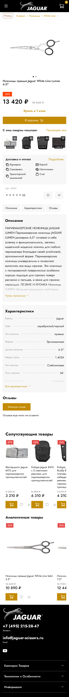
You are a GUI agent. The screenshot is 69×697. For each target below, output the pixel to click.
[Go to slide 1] (33, 76)
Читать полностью (15, 295)
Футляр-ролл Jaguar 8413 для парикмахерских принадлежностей (17, 472)
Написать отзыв (16, 407)
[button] (22, 195)
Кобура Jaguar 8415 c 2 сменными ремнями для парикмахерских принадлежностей (42, 473)
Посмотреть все (56, 130)
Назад (8, 16)
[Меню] (6, 6)
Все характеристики (16, 386)
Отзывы (53, 208)
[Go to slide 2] (35, 76)
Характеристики (33, 208)
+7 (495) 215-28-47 (21, 626)
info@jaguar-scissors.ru (23, 638)
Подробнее (56, 159)
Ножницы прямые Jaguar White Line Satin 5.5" (29, 577)
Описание (11, 208)
